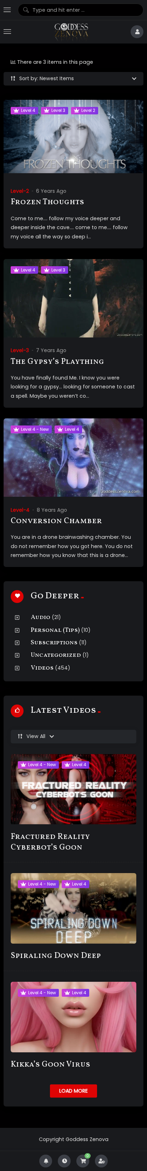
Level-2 (20, 191)
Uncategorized (56, 655)
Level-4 (20, 510)
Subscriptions (54, 642)
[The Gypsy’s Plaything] (73, 298)
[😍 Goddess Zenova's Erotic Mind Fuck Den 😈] (70, 31)
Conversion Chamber (56, 521)
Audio (40, 617)
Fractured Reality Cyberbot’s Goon (50, 842)
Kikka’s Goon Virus (50, 1064)
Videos (42, 668)
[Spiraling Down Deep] (73, 908)
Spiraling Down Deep (56, 955)
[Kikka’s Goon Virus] (73, 1017)
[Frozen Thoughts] (73, 139)
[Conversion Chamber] (73, 457)
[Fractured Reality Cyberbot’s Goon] (73, 789)
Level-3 (20, 350)
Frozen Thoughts (47, 202)
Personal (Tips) (55, 630)
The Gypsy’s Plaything (57, 361)
